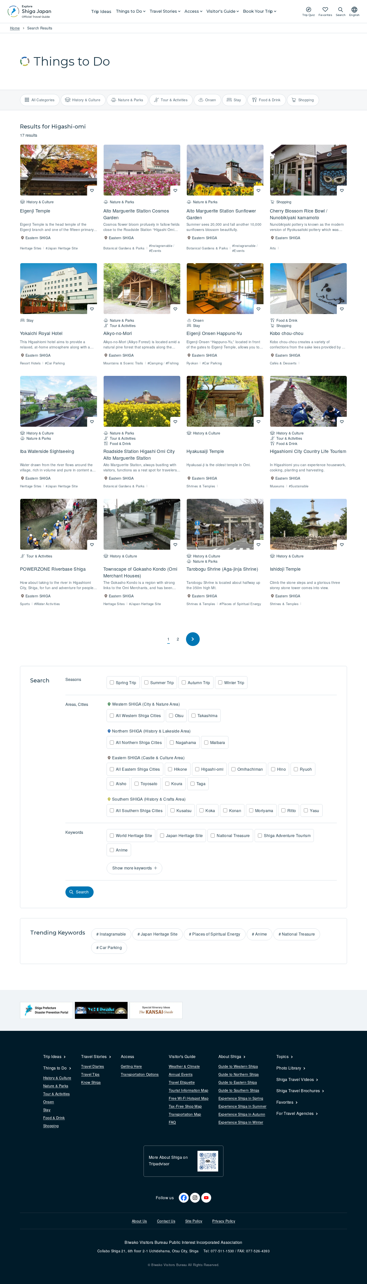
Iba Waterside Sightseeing (47, 451)
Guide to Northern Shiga (238, 1074)
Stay (46, 1109)
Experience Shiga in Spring (240, 1098)
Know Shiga (91, 1082)
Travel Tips (90, 1074)
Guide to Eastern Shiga (237, 1082)
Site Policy (193, 1220)
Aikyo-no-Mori (117, 333)
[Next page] (193, 639)
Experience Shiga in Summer (242, 1106)
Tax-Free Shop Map (185, 1106)
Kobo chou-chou (286, 333)
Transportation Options (140, 1074)
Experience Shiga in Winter (240, 1122)
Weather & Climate (184, 1066)
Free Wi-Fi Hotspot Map (188, 1098)
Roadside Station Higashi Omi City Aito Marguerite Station (139, 454)
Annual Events (180, 1074)
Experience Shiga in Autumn (241, 1114)
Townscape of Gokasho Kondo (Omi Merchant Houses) (140, 572)
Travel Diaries (92, 1066)
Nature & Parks (55, 1085)
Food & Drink (54, 1117)
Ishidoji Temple (285, 568)
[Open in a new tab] (46, 1010)
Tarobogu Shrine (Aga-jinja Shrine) (222, 568)
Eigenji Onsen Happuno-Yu (214, 333)
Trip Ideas (101, 11)
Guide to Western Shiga (238, 1066)
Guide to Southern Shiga (238, 1090)
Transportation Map (185, 1114)
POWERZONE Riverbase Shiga (53, 568)
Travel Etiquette (182, 1082)
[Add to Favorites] (92, 190)
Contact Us (166, 1220)
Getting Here (131, 1066)
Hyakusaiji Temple (205, 451)
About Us (139, 1220)
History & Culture (57, 1077)
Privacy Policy (223, 1220)
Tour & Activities (56, 1093)
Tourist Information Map (188, 1090)
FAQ (172, 1122)
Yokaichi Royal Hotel (41, 333)
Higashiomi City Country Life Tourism (308, 451)
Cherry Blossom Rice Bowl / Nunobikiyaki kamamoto (299, 213)
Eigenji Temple (35, 210)
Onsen (48, 1101)
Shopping (51, 1125)
